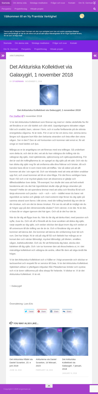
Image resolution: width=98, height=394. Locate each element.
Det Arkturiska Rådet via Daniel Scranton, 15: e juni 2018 (21, 362)
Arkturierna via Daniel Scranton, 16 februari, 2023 (46, 362)
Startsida (6, 3)
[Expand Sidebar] (3, 55)
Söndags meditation (38, 3)
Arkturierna (17, 56)
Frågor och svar (58, 3)
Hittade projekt (36, 9)
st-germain (18, 81)
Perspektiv (6, 9)
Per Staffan (15, 116)
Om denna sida (20, 3)
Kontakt (71, 3)
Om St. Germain (86, 3)
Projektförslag (21, 9)
